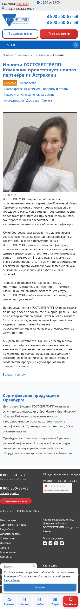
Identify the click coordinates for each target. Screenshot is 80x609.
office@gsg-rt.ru (9, 493)
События (10, 83)
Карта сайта (50, 565)
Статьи (26, 94)
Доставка (32, 100)
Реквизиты (11, 94)
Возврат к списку (14, 374)
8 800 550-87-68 (62, 16)
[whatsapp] (56, 543)
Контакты (6, 556)
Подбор (40, 604)
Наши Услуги (8, 520)
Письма (24, 604)
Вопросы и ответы (55, 89)
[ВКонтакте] (45, 543)
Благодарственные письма (22, 89)
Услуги (55, 604)
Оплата (47, 100)
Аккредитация (14, 100)
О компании (7, 538)
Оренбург (23, 3)
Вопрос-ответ (8, 552)
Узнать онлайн (61, 33)
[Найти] (34, 565)
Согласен (40, 587)
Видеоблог (6, 529)
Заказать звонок (22, 33)
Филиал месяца (44, 94)
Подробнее (12, 580)
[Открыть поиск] (75, 45)
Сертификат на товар (13, 524)
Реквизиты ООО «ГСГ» (60, 480)
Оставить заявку (10, 534)
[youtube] (62, 543)
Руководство (27, 83)
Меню (11, 45)
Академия (9, 604)
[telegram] (50, 543)
